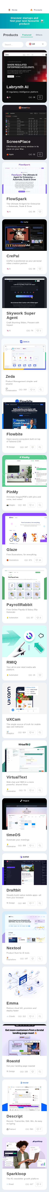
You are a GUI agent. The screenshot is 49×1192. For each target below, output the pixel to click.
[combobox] (36, 44)
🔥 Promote (36, 10)
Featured (26, 35)
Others (39, 35)
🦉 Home (12, 10)
